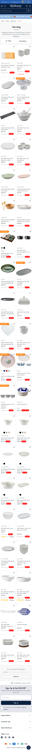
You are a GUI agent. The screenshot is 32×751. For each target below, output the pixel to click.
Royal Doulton (5, 63)
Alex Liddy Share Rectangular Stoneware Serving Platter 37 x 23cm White (7, 625)
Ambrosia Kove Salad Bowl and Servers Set (8, 220)
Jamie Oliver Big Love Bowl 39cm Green (8, 190)
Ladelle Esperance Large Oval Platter (23, 282)
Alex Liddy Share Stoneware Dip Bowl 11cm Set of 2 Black (23, 251)
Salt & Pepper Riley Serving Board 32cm (8, 470)
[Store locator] (27, 6)
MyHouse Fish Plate (22, 624)
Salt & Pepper (4, 95)
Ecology (19, 217)
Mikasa (3, 279)
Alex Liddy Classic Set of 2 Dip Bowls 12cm (23, 343)
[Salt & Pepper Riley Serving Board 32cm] (8, 453)
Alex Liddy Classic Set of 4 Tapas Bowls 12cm (23, 562)
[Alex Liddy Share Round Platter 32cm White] (8, 146)
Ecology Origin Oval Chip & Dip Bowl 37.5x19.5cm (23, 220)
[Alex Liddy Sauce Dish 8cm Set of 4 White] (8, 579)
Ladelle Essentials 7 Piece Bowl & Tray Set (7, 254)
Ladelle (3, 251)
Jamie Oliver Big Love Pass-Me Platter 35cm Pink (24, 190)
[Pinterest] (9, 737)
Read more (16, 36)
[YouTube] (13, 737)
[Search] (28, 11)
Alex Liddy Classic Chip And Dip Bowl (23, 159)
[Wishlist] (5, 6)
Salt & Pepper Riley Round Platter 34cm (23, 470)
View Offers (26, 2)
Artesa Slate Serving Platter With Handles (7, 128)
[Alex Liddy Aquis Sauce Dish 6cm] (8, 516)
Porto (3, 374)
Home (2, 21)
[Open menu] (2, 6)
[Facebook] (2, 737)
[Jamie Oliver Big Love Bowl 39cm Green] (8, 176)
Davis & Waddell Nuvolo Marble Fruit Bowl (23, 98)
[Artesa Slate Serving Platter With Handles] (8, 115)
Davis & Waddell (21, 95)
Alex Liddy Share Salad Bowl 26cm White (23, 592)
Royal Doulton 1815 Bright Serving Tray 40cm (7, 66)
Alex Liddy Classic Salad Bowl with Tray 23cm (23, 655)
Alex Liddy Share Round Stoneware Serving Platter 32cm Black (7, 313)
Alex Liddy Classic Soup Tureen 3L (23, 128)
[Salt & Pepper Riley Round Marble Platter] (8, 548)
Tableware (13, 21)
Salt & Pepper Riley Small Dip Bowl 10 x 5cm (7, 438)
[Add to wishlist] (14, 46)
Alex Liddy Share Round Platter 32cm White (7, 159)
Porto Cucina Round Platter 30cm (7, 377)
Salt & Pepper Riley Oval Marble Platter (7, 98)
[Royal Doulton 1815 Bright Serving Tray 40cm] (8, 53)
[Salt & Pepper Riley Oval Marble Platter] (8, 84)
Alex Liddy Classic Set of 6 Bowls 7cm (23, 66)
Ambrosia (4, 217)
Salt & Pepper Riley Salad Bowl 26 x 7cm (7, 501)
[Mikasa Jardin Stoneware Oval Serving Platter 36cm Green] (8, 269)
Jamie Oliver (4, 187)
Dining (7, 21)
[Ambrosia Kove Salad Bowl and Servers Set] (8, 207)
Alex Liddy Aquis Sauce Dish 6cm (7, 529)
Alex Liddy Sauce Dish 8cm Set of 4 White (8, 592)
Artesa (3, 125)
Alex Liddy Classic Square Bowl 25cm (7, 655)
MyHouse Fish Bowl (22, 404)
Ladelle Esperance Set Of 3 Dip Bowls (8, 405)
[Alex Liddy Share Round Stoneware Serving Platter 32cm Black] (8, 299)
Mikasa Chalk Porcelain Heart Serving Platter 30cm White (7, 343)
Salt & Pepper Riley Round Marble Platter (7, 562)
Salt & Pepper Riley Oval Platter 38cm (23, 501)
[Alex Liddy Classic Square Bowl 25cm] (8, 642)
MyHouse (19, 402)
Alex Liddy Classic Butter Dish (23, 312)
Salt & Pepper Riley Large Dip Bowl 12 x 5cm (23, 438)
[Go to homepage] (16, 6)
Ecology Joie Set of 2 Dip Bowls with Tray (23, 374)
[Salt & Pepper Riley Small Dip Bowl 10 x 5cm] (8, 422)
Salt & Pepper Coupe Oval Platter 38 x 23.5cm (24, 529)
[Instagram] (5, 737)
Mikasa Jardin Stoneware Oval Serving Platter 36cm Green (7, 282)
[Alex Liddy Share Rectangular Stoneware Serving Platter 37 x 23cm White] (8, 612)
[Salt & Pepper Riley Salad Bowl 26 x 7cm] (8, 484)
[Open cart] (30, 6)
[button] (8, 41)
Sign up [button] (16, 703)
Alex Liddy (20, 63)
